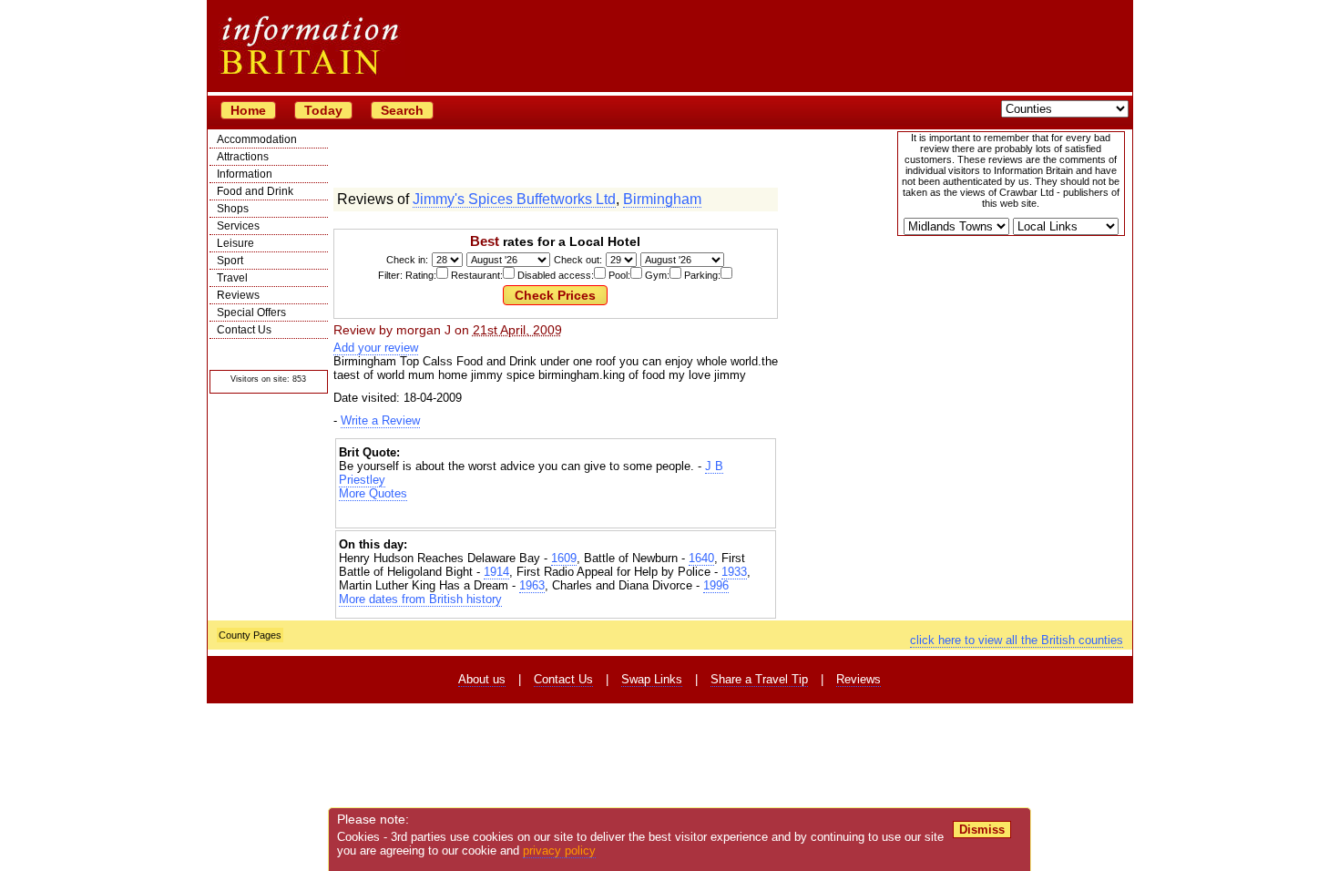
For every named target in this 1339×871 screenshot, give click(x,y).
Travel (232, 278)
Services (238, 226)
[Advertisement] (555, 516)
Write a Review (380, 420)
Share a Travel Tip (759, 679)
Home (248, 110)
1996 (716, 585)
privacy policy (559, 850)
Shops (233, 208)
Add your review (375, 347)
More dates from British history (420, 599)
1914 (496, 572)
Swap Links (651, 679)
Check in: (407, 259)
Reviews (238, 295)
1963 (532, 585)
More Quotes (373, 493)
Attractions (243, 156)
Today (323, 110)
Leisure (235, 243)
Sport (230, 260)
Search (402, 110)
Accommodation (257, 139)
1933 (734, 572)
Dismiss (982, 829)
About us (482, 679)
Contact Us (244, 329)
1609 (564, 558)
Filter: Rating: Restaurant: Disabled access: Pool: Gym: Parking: (549, 275)
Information (244, 174)
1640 (701, 558)
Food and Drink (255, 191)
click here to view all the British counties (1016, 640)
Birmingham (662, 199)
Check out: (578, 259)
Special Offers (251, 312)
